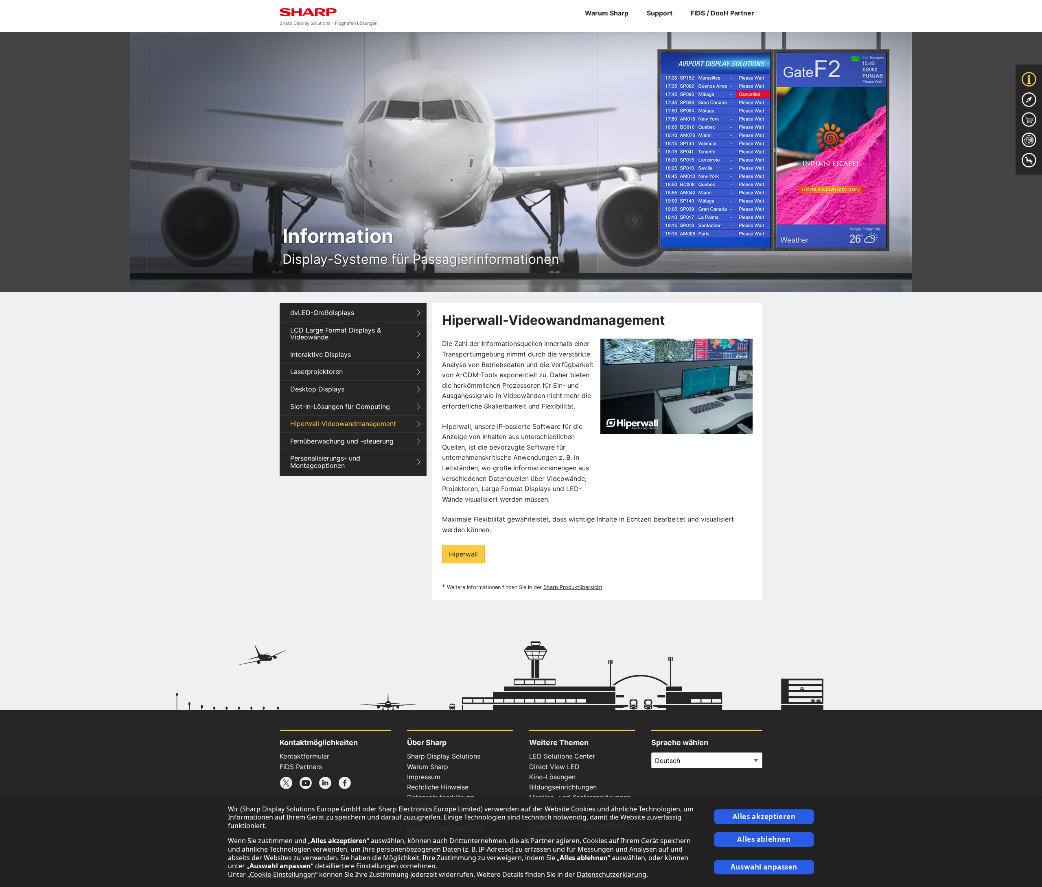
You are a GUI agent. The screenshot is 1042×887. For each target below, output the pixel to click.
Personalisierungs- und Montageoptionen (325, 462)
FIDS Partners (301, 767)
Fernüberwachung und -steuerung (342, 441)
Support (659, 13)
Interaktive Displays (320, 354)
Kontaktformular (304, 756)
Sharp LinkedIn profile (325, 782)
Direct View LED (554, 767)
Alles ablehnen (763, 839)
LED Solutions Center (562, 756)
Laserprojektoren (316, 371)
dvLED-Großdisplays (322, 313)
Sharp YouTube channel (305, 782)
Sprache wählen (679, 742)
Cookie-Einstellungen (282, 874)
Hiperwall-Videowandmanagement (343, 424)
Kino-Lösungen (552, 777)
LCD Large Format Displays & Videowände (335, 333)
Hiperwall (463, 554)
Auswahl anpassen (764, 867)
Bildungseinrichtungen (563, 787)
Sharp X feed (286, 782)
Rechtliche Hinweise (437, 787)
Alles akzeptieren (764, 816)
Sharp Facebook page (344, 782)
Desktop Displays (317, 389)
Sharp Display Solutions (443, 756)
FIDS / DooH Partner (722, 13)
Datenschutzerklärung (611, 874)
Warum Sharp (606, 13)
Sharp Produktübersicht (572, 587)
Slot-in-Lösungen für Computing (340, 406)
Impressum (423, 777)
